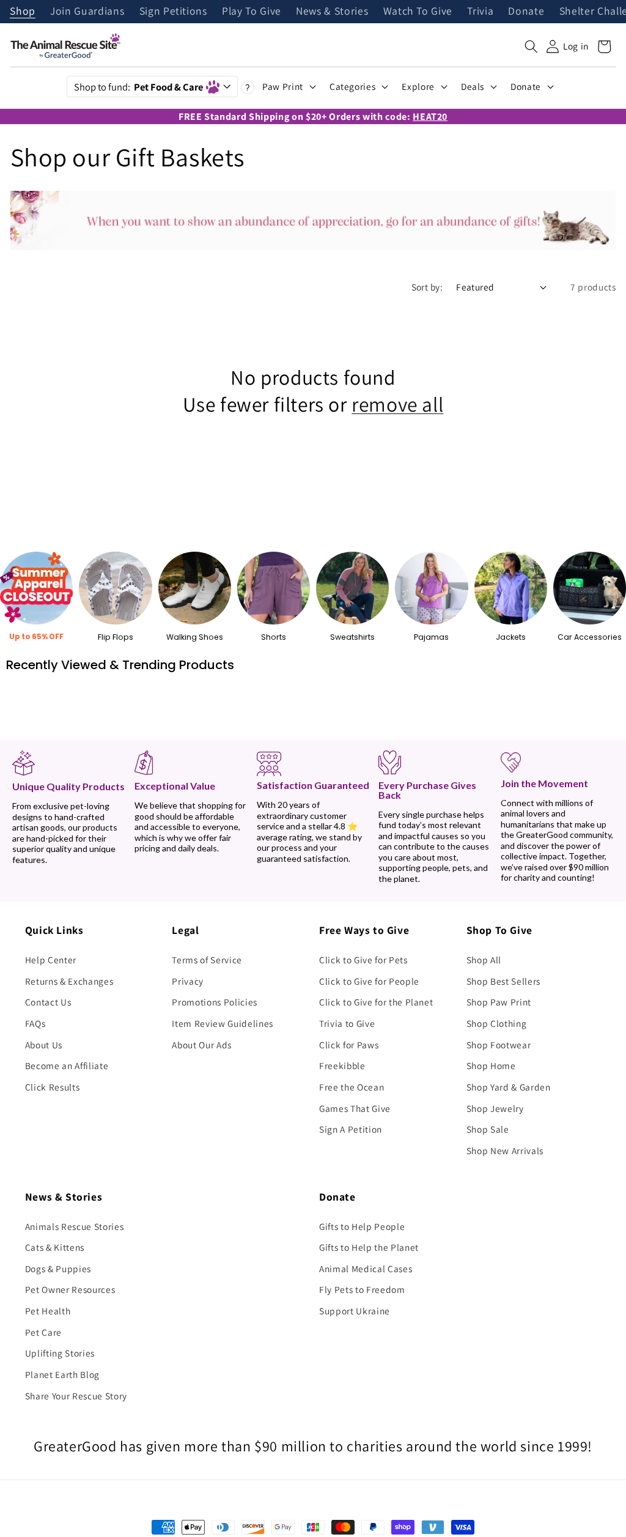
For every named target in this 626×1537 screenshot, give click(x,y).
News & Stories (332, 12)
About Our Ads (202, 1045)
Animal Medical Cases (365, 1268)
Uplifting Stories (60, 1353)
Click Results (52, 1087)
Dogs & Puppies (58, 1268)
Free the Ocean (351, 1087)
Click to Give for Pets (363, 960)
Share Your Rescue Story (76, 1396)
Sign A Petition (350, 1129)
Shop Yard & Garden (508, 1087)
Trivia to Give (347, 1023)
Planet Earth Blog (62, 1374)
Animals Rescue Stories (74, 1226)
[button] (531, 46)
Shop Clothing (496, 1023)
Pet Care (43, 1332)
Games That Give (355, 1108)
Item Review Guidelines (222, 1023)
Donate (526, 12)
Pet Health (48, 1311)
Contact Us (48, 1002)
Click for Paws (348, 1045)
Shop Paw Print (498, 1002)
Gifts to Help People (362, 1226)
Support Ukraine (354, 1311)
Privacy (188, 981)
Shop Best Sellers (503, 981)
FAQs (35, 1023)
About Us (43, 1045)
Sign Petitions (173, 12)
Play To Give (251, 12)
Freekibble (342, 1065)
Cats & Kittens (54, 1247)
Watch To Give (418, 12)
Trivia (480, 12)
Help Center (50, 960)
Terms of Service (207, 960)
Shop (22, 12)
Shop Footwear (498, 1045)
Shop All (483, 960)
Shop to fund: (138, 87)
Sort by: (427, 287)
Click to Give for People (369, 981)
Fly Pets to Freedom (362, 1289)
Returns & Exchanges (69, 981)
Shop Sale (487, 1129)
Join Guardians (87, 12)
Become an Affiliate (67, 1065)
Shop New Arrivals (504, 1150)
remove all (397, 404)
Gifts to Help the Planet (369, 1247)
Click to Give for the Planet (376, 1002)
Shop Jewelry (495, 1108)
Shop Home (491, 1065)
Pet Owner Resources (70, 1289)
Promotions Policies (214, 1002)
